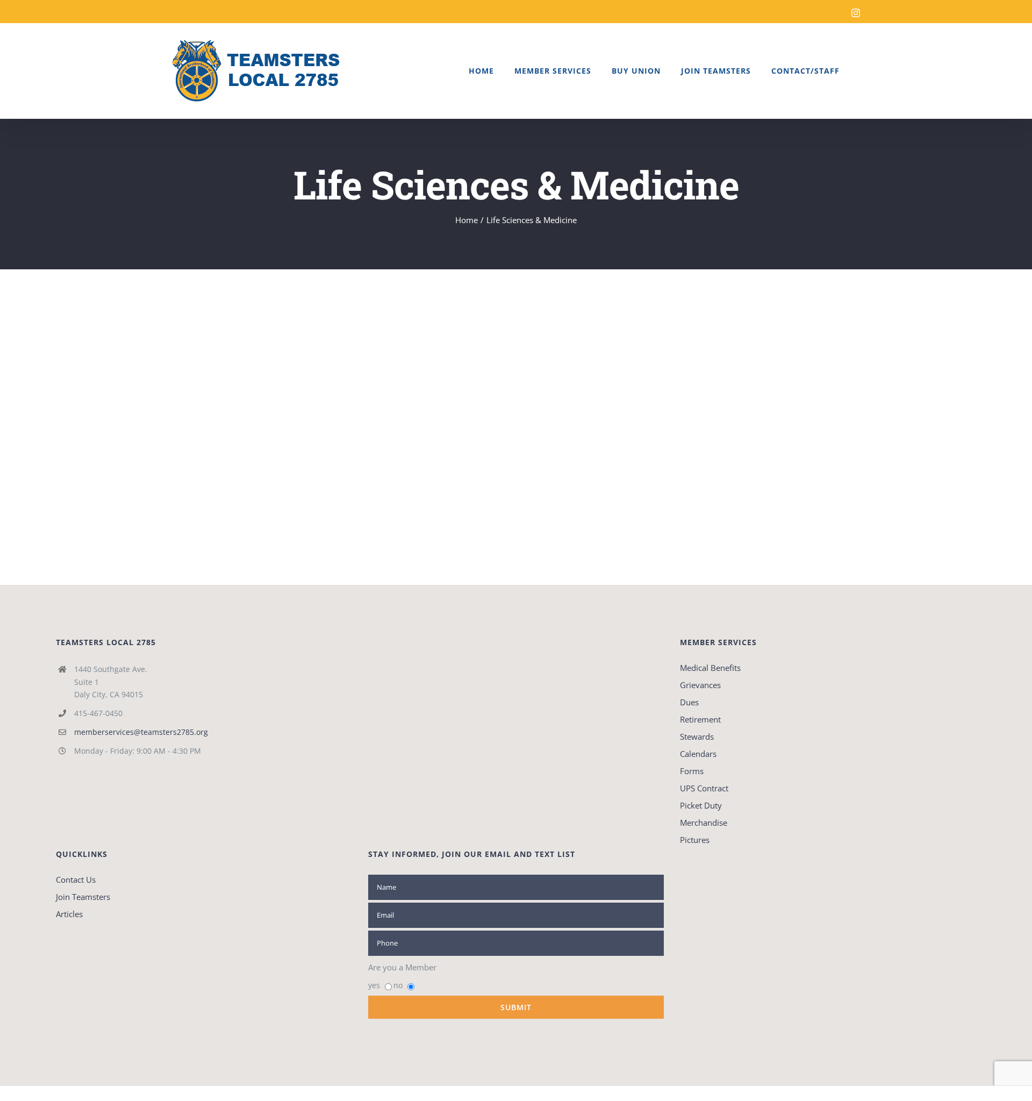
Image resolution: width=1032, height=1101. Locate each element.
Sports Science (232, 342)
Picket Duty (701, 805)
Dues (689, 702)
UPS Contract (704, 788)
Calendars (698, 753)
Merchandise (703, 822)
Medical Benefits (710, 667)
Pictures (695, 839)
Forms (692, 771)
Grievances (700, 685)
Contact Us (76, 879)
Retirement (700, 719)
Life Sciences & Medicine (236, 360)
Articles (69, 914)
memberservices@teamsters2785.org (141, 732)
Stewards (697, 736)
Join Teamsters (83, 896)
